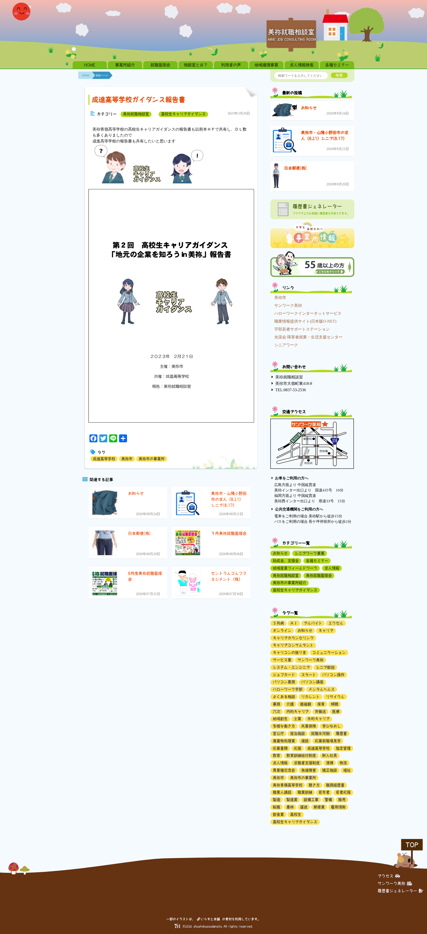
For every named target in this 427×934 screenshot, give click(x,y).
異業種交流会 (284, 770)
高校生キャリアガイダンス (183, 114)
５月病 (278, 623)
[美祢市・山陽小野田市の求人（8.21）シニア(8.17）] (284, 141)
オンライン (282, 630)
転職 (276, 807)
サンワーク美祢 (288, 305)
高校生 (295, 814)
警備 (328, 799)
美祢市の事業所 (152, 459)
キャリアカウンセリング (293, 638)
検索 (339, 75)
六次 (276, 711)
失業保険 (308, 726)
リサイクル (335, 697)
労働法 (320, 711)
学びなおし (331, 726)
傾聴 (334, 704)
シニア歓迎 (325, 667)
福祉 (347, 770)
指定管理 (343, 748)
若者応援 (343, 792)
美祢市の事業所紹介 (289, 582)
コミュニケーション (329, 652)
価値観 (305, 704)
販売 (342, 799)
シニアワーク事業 (309, 553)
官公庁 (278, 733)
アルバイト (313, 623)
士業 (297, 718)
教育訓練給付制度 (301, 755)
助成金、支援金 (286, 561)
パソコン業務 (284, 682)
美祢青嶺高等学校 (287, 785)
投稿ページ (102, 75)
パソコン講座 (312, 682)
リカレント (310, 697)
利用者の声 (231, 65)
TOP (412, 845)
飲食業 (278, 814)
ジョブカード (284, 675)
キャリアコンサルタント (293, 645)
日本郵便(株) (295, 168)
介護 (290, 704)
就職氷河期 (320, 733)
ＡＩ (294, 623)
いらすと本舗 (211, 919)
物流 (343, 763)
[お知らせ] (284, 110)
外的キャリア (318, 718)
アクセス (385, 876)
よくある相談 (284, 697)
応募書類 (280, 748)
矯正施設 (329, 770)
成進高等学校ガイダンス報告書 (138, 99)
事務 (276, 704)
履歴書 (341, 733)
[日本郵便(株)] (276, 176)
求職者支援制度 (307, 763)
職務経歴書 (335, 785)
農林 (290, 807)
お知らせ (309, 108)
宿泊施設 (297, 733)
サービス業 (282, 660)
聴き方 (314, 785)
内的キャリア (297, 711)
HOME (89, 65)
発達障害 (308, 770)
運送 (303, 807)
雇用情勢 (338, 807)
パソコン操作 (333, 675)
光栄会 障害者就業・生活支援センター (308, 337)
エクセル (335, 623)
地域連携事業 (266, 65)
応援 (297, 748)
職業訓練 (305, 792)
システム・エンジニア (291, 667)
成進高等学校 (104, 459)
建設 (305, 741)
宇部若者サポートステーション (302, 329)
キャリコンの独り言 (289, 652)
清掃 (329, 763)
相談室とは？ (196, 65)
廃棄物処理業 (284, 741)
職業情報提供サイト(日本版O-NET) (305, 321)
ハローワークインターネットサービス (308, 313)
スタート (308, 675)
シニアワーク (286, 345)
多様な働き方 (284, 726)
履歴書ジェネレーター (397, 891)
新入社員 (329, 755)
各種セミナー (337, 65)
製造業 (292, 799)
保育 (321, 704)
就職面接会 (160, 65)
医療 (336, 711)
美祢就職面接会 (319, 575)
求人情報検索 (302, 65)
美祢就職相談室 (136, 114)
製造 (276, 799)
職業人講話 (282, 792)
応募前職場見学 (328, 741)
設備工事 (311, 799)
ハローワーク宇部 (287, 689)
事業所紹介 (125, 65)
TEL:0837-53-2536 (290, 390)
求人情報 (331, 568)
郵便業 (319, 807)
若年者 (324, 792)
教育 (276, 755)
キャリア (326, 630)
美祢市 (126, 459)
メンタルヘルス (322, 689)
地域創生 (280, 718)
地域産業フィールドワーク (295, 568)
